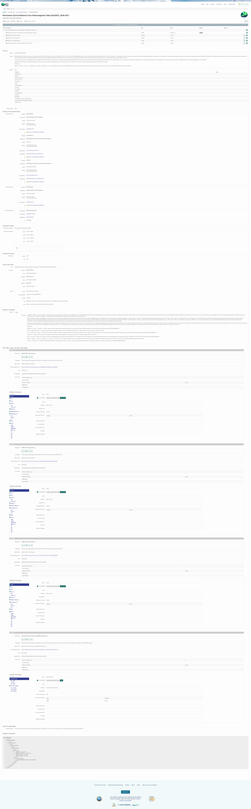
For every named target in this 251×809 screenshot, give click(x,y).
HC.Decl (12, 417)
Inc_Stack (13, 682)
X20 (11, 436)
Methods (11, 312)
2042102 (121, 800)
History (127, 785)
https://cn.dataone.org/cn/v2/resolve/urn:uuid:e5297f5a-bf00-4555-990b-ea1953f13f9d (39, 461)
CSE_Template (14, 691)
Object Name (17, 363)
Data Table (12, 350)
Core (12, 398)
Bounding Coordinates (8, 231)
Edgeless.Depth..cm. (15, 411)
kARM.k (12, 521)
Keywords (11, 69)
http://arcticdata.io (30, 217)
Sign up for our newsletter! (149, 785)
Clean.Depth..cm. (14, 413)
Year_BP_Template (14, 685)
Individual (23, 114)
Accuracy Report (41, 424)
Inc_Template (13, 689)
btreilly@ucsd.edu (30, 128)
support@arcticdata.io (31, 213)
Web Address (22, 154)
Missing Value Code (40, 420)
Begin (24, 256)
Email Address (22, 129)
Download (24, 356)
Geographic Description (8, 228)
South (24, 235)
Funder (23, 291)
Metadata (12, 8)
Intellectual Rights (9, 728)
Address (23, 123)
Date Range (10, 255)
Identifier (11, 53)
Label (43, 401)
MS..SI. (12, 423)
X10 (11, 433)
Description (23, 315)
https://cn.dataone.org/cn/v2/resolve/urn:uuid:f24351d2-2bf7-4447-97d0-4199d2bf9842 (40, 555)
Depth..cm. (13, 409)
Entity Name (17, 353)
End (24, 259)
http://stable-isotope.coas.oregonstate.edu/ (35, 178)
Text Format (17, 377)
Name (43, 394)
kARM (12, 425)
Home (5, 8)
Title (24, 301)
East (24, 238)
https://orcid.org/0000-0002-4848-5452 (36, 156)
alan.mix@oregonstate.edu (32, 175)
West (24, 241)
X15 (11, 434)
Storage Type (42, 408)
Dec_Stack (13, 680)
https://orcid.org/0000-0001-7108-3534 (36, 181)
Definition (43, 405)
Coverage (42, 430)
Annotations (41, 397)
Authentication (17, 373)
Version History (34, 12)
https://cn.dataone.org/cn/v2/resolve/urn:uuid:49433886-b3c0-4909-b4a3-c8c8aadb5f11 (40, 367)
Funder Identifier (21, 294)
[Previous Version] (28, 12)
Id (24, 132)
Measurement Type (40, 411)
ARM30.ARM (13, 428)
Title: (12, 266)
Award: (11, 291)
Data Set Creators (9, 113)
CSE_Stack (13, 683)
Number (23, 298)
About (133, 785)
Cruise (12, 396)
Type (12, 401)
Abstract (11, 56)
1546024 (138, 798)
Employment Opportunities (115, 785)
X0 (11, 431)
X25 (11, 532)
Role (24, 273)
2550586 (129, 800)
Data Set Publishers (9, 210)
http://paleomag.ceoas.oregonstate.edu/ (34, 153)
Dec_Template (13, 687)
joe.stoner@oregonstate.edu (32, 150)
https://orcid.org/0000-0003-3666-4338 (36, 132)
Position (23, 120)
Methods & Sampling (40, 434)
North (24, 231)
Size (19, 370)
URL (24, 304)
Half (11, 405)
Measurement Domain (40, 415)
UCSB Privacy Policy (100, 785)
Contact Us (125, 792)
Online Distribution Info (15, 367)
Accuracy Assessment (40, 427)
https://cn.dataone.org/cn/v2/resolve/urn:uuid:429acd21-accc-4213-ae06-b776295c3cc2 (40, 649)
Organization (22, 117)
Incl (11, 419)
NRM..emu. (13, 430)
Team (138, 785)
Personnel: (11, 270)
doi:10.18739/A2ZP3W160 (21, 12)
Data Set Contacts (9, 186)
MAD (12, 515)
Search (8, 8)
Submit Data (231, 4)
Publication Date (9, 108)
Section (12, 403)
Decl (12, 415)
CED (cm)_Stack (14, 678)
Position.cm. (13, 407)
